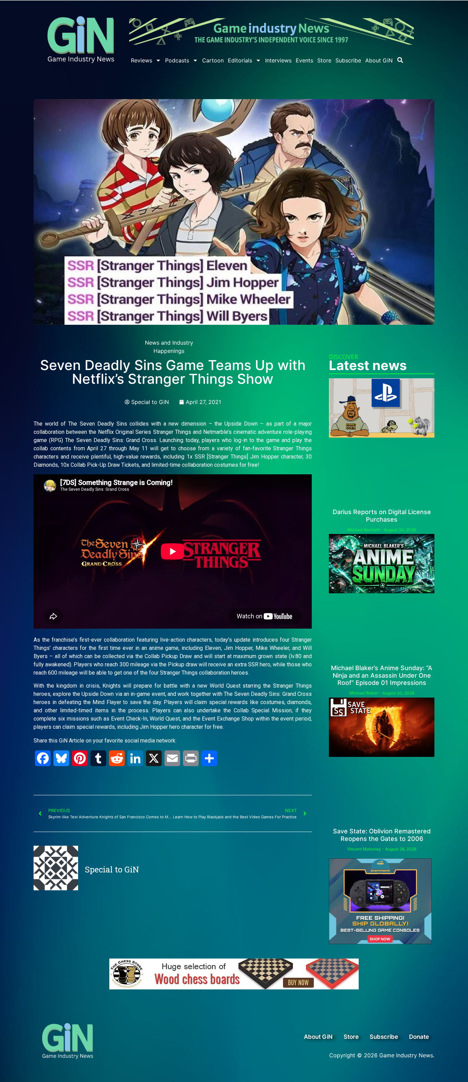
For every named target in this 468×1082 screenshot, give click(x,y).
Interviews (278, 60)
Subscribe (348, 60)
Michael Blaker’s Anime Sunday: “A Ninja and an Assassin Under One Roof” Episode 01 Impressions (381, 675)
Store (324, 60)
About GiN (379, 60)
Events (304, 60)
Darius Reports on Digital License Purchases (382, 515)
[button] (400, 60)
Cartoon (213, 60)
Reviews (141, 60)
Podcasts (177, 60)
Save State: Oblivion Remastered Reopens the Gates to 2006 (382, 835)
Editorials (240, 60)
